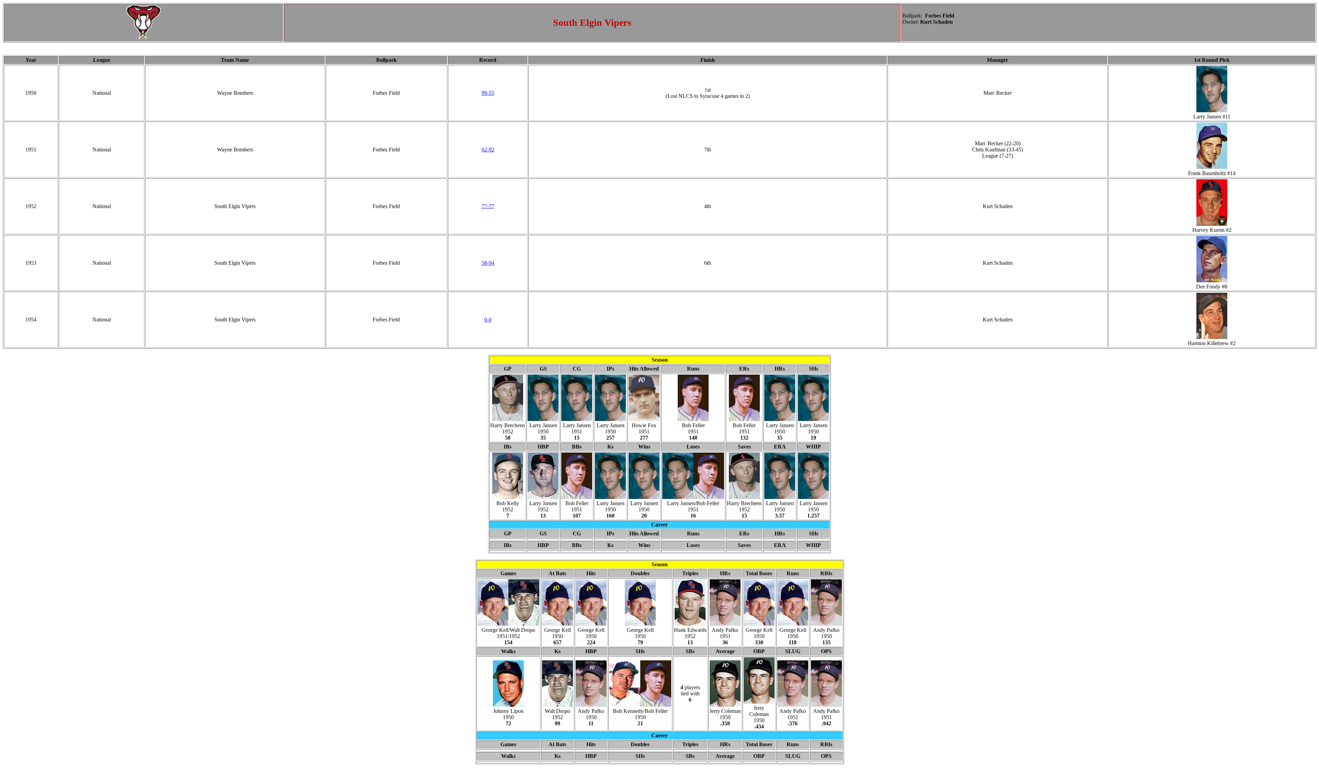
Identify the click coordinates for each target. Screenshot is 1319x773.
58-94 (488, 263)
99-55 (488, 93)
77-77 (488, 206)
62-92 (488, 149)
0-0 (488, 319)
